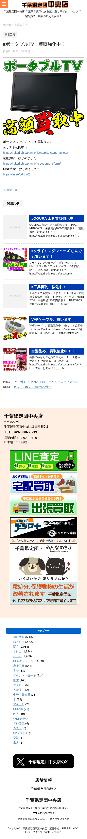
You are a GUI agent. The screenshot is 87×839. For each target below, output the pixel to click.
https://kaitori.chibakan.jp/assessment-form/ (32, 163)
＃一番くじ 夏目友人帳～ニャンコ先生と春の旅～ (48, 382)
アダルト (18, 685)
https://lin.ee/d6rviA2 (16, 174)
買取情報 (18, 637)
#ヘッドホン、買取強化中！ (33, 387)
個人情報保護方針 (59, 818)
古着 (16, 670)
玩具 (16, 646)
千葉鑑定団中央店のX (48, 762)
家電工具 (12, 190)
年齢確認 (18, 723)
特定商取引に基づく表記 (31, 818)
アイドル (18, 704)
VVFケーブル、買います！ (53, 319)
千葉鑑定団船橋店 (43, 789)
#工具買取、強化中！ (48, 287)
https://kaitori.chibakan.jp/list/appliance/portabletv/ (35, 152)
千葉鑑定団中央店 (43, 800)
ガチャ (17, 728)
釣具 (16, 713)
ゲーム (17, 656)
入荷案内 (18, 689)
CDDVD (18, 709)
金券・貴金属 (21, 694)
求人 (16, 742)
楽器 (16, 737)
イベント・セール (24, 675)
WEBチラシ (20, 718)
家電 (16, 680)
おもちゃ (18, 641)
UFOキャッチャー (24, 661)
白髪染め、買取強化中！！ (53, 351)
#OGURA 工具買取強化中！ (54, 218)
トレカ (17, 651)
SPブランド (20, 733)
